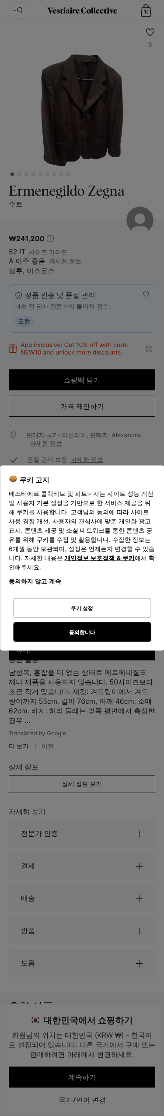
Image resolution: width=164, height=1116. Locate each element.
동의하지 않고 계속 (35, 581)
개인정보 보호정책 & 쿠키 (99, 558)
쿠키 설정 (82, 607)
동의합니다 (82, 631)
